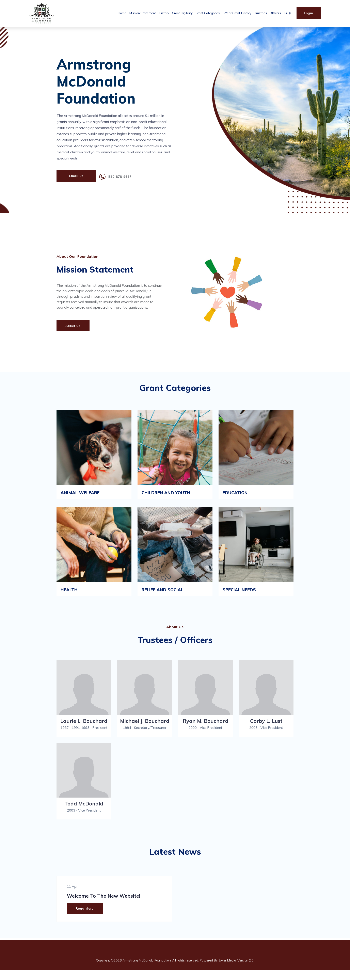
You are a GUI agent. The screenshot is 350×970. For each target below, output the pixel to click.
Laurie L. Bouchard (83, 721)
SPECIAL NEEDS (239, 589)
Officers (275, 13)
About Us (73, 326)
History (164, 13)
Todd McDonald (83, 803)
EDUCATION (235, 492)
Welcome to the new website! (103, 896)
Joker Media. (228, 960)
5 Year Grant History (237, 13)
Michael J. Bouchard (144, 721)
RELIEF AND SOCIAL (162, 589)
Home (122, 13)
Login (308, 13)
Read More (85, 908)
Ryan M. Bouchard (205, 721)
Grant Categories (207, 13)
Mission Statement (142, 13)
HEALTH (69, 589)
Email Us (76, 176)
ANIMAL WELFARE (80, 492)
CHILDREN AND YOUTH (166, 492)
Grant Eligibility (182, 13)
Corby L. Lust (266, 721)
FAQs (287, 13)
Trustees (260, 13)
